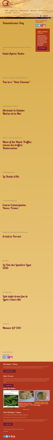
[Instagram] (44, 25)
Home (6, 10)
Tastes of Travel (14, 10)
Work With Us (9, 424)
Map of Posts (33, 10)
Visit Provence (16, 12)
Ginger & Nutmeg (19, 429)
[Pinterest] (42, 25)
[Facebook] (37, 25)
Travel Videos (8, 12)
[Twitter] (39, 25)
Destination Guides (24, 10)
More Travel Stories (43, 10)
